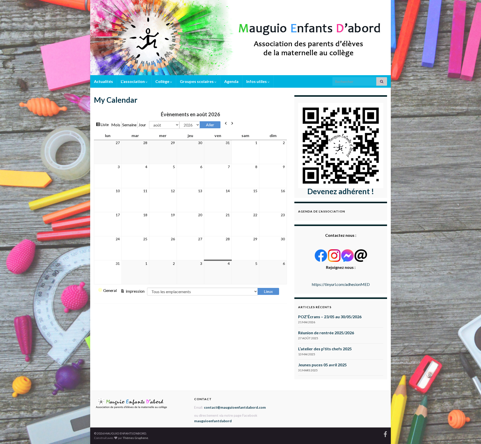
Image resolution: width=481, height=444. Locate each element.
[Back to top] (469, 432)
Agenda (231, 81)
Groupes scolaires (197, 81)
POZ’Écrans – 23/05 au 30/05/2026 (330, 316)
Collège (162, 81)
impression (135, 291)
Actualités (103, 81)
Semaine (129, 124)
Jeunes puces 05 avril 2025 (322, 364)
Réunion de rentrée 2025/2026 (326, 332)
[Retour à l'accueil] (240, 37)
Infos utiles (257, 81)
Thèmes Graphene (135, 438)
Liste (104, 124)
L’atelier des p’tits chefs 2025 (325, 348)
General (110, 290)
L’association (133, 81)
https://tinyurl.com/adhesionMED (341, 284)
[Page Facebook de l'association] (385, 433)
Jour (142, 124)
